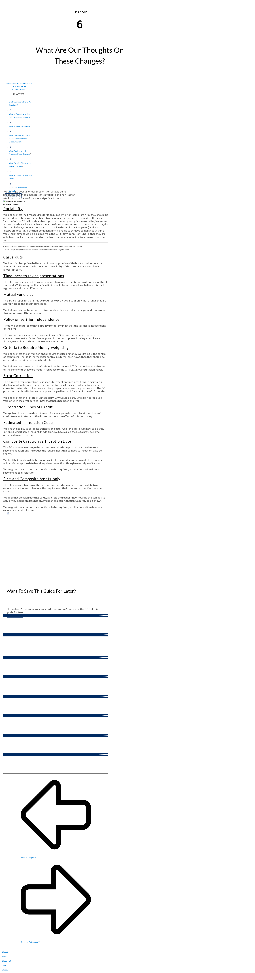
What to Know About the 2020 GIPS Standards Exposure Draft (19, 138)
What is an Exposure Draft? (20, 126)
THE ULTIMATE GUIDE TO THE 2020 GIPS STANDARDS (19, 86)
